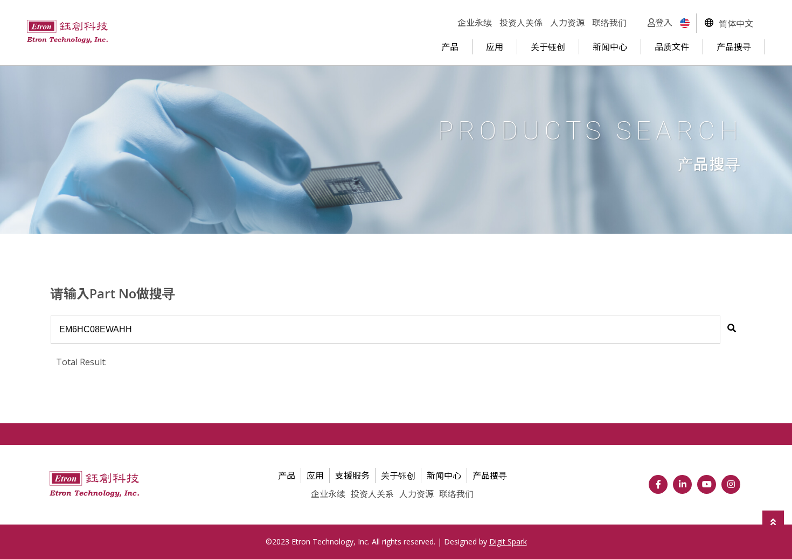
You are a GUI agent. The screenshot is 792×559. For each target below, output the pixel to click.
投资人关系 (372, 494)
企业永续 (474, 23)
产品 (449, 47)
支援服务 (352, 475)
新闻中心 (610, 47)
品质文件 (672, 47)
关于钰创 (548, 47)
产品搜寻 (734, 47)
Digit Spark (508, 541)
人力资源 (567, 23)
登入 (663, 23)
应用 (494, 47)
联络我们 (609, 23)
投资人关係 (521, 23)
